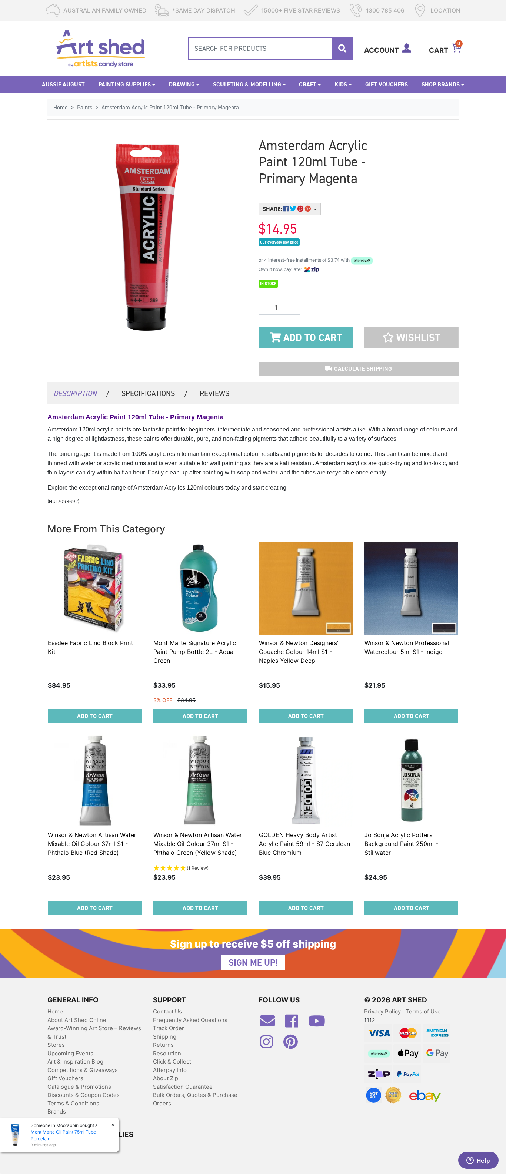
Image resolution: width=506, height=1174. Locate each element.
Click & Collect (172, 1061)
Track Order (168, 1028)
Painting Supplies (125, 84)
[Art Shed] (100, 48)
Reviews (214, 393)
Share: (273, 209)
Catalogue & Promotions (79, 1086)
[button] (411, 337)
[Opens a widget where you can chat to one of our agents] (478, 1161)
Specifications (154, 393)
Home (55, 1011)
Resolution (167, 1053)
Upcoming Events (70, 1053)
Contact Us (167, 1011)
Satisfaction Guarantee (183, 1086)
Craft (307, 84)
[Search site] (342, 48)
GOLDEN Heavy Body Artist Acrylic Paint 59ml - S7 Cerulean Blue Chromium (304, 843)
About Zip (165, 1078)
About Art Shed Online (76, 1019)
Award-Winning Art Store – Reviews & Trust (94, 1032)
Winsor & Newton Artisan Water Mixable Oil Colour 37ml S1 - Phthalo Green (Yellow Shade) (197, 843)
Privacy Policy (383, 1011)
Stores (56, 1044)
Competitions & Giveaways (82, 1070)
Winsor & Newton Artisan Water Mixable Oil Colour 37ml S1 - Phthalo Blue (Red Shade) (92, 843)
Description (81, 393)
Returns (163, 1044)
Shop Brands (441, 84)
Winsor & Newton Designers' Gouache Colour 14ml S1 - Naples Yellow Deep (299, 651)
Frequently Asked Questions (190, 1019)
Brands (56, 1111)
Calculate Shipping (362, 369)
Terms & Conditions (73, 1103)
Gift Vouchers (386, 84)
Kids (340, 84)
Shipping (164, 1036)
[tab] (81, 393)
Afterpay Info (170, 1070)
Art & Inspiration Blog (75, 1061)
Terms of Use (423, 1011)
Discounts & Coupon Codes (83, 1094)
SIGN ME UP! (253, 963)
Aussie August (63, 84)
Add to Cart (311, 337)
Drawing (182, 84)
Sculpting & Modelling (247, 84)
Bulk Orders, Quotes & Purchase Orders (195, 1099)
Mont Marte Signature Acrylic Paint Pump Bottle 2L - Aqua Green (194, 651)
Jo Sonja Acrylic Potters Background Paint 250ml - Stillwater (401, 843)
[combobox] (270, 48)
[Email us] (271, 1023)
